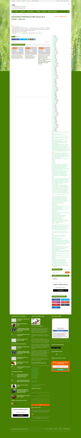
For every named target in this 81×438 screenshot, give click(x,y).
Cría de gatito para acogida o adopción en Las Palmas (60, 149)
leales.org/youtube (34, 372)
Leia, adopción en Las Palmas (57, 217)
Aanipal (53, 138)
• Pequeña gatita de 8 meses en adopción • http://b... (60, 178)
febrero (54, 47)
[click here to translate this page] (68, 4)
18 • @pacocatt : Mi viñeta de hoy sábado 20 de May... (61, 241)
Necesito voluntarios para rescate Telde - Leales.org (60, 145)
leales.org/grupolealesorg (36, 385)
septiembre (55, 41)
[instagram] (60, 1)
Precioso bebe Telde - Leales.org (57, 169)
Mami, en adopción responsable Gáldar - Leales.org (60, 156)
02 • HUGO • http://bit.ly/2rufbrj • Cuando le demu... (60, 181)
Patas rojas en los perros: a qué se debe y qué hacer (22, 363)
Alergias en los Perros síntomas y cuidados (22, 386)
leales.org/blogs (34, 382)
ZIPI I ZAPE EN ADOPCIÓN (56, 214)
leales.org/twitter (34, 370)
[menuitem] (12, 11)
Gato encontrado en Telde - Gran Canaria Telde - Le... (60, 227)
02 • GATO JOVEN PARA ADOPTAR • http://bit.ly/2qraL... (57, 184)
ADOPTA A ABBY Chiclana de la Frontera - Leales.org (60, 250)
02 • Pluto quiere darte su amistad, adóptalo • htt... (60, 190)
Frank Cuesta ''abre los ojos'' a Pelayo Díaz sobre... (60, 247)
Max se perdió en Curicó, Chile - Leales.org (59, 228)
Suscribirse (61, 290)
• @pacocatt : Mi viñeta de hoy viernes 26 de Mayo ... (60, 201)
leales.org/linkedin (34, 375)
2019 (54, 98)
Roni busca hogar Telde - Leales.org (57, 238)
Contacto (28, 0)
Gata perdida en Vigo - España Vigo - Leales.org (59, 231)
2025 (54, 35)
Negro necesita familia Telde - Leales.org (58, 167)
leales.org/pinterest (34, 374)
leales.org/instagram (35, 371)
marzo (54, 46)
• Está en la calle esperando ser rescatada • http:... (60, 198)
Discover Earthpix (54, 143)
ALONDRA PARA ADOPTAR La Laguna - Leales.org (60, 141)
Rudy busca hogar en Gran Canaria (57, 218)
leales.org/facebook (35, 369)
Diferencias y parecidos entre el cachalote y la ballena (22, 340)
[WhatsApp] (28, 39)
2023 (54, 49)
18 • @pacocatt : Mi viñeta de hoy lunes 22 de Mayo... (60, 224)
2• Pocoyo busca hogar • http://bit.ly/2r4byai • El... (60, 171)
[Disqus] (30, 82)
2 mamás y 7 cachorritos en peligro (57, 222)
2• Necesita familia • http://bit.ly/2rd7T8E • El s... (60, 172)
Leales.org (18, 0)
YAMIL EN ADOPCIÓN (55, 213)
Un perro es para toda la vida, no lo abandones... (60, 221)
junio (54, 43)
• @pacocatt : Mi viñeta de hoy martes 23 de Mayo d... (60, 220)
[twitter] (58, 1)
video (53, 234)
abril (54, 45)
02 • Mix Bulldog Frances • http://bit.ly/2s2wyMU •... (60, 182)
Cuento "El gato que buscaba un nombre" (22, 324)
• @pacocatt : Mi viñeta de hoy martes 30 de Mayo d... (60, 170)
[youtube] (61, 1)
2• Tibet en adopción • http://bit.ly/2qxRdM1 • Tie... (60, 153)
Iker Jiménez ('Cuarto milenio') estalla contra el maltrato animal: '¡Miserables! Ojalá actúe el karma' (17, 56)
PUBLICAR (23, 0)
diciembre (54, 38)
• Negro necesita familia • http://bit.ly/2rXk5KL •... (60, 199)
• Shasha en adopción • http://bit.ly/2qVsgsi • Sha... (60, 200)
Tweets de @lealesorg (54, 349)
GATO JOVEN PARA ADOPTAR (56, 206)
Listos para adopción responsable (57, 202)
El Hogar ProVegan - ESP (56, 249)
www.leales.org (20, 33)
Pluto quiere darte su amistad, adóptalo (58, 216)
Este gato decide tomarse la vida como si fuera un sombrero (23, 396)
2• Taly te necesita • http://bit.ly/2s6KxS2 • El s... (60, 173)
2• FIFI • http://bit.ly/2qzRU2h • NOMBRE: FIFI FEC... (60, 164)
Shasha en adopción (55, 223)
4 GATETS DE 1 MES (55, 210)
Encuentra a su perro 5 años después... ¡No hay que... (60, 205)
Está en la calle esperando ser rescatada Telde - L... (60, 165)
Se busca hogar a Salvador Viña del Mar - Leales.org (60, 158)
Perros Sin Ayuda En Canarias (56, 133)
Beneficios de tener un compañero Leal (58, 259)
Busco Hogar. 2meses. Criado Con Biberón (59, 260)
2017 (54, 123)
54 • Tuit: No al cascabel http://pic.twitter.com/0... (60, 142)
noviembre (55, 39)
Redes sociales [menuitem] (30, 11)
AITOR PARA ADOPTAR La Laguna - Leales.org (59, 146)
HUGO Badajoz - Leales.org (56, 157)
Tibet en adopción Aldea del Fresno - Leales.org (59, 139)
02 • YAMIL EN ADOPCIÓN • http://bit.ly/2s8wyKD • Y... (61, 187)
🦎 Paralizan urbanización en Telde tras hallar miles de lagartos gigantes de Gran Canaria (23, 329)
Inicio (12, 14)
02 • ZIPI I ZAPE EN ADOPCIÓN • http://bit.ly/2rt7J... (60, 188)
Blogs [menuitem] (16, 11)
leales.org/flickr (34, 378)
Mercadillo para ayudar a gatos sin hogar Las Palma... (60, 147)
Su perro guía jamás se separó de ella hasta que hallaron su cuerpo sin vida (23, 381)
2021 (54, 74)
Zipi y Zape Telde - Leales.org (56, 239)
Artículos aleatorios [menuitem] (52, 11)
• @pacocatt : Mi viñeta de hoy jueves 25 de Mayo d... (60, 207)
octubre (54, 40)
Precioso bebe (54, 204)
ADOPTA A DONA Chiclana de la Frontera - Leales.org (60, 246)
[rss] (67, 1)
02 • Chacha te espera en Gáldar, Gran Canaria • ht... (60, 189)
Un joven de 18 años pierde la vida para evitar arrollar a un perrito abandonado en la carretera (22, 375)
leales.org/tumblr (34, 376)
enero (54, 48)
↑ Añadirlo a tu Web (60, 355)
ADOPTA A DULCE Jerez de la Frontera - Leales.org (60, 136)
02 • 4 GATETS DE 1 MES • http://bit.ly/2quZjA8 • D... (60, 186)
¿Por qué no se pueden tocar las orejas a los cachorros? (23, 335)
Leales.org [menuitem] (22, 11)
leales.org (15, 14)
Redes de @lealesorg (35, 0)
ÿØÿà (52, 176)
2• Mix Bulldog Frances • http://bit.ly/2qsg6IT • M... (60, 175)
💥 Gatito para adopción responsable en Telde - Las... (60, 152)
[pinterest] (64, 1)
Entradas (55, 278)
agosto (54, 42)
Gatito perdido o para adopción (57, 208)
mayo (54, 36)
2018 (54, 111)
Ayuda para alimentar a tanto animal (58, 203)
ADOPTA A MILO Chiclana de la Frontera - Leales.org (60, 242)
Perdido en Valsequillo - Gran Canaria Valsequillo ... (60, 240)
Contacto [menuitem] (44, 11)
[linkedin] (63, 1)
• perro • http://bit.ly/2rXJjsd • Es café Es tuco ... (59, 197)
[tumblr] (66, 1)
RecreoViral (54, 245)
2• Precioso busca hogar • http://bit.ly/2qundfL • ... (60, 174)
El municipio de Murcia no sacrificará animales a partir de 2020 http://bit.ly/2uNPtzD (30, 56)
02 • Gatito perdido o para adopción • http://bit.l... (60, 185)
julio (53, 55)
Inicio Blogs (13, 0)
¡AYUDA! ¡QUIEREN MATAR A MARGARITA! (58, 248)
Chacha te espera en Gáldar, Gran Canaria (58, 215)
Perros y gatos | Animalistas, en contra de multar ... (60, 191)
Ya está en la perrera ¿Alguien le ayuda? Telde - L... (60, 166)
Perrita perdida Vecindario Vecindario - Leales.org (60, 225)
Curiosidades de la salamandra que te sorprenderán (23, 320)
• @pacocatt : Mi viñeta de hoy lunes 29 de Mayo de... (60, 179)
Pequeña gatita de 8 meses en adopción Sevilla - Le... (60, 155)
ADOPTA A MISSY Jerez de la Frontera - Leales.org (60, 137)
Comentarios (55, 279)
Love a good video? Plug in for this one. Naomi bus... (60, 262)
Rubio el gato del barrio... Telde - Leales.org (59, 235)
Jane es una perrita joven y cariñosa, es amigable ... (60, 265)
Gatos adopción (54, 211)
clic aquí (21, 26)
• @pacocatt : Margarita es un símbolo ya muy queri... (60, 209)
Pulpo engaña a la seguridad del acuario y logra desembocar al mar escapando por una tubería (23, 391)
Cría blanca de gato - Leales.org (57, 140)
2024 (54, 37)
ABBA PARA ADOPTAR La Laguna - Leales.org (59, 148)
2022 (54, 61)
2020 (54, 86)
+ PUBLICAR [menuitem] (38, 11)
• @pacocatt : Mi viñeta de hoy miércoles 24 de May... (60, 212)
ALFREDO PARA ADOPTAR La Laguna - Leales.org (60, 144)
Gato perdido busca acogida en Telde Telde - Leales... (60, 226)
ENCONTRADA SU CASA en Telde (57, 219)
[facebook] (57, 1)
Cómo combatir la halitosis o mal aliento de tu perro (22, 358)
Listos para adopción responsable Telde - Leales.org (60, 168)
